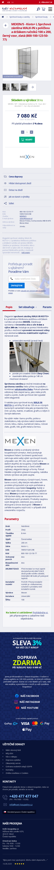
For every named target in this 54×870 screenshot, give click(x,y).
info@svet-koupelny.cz (21, 804)
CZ (8, 2)
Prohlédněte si (40, 612)
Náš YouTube (29, 707)
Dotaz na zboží (15, 189)
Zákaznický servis (13, 763)
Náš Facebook (29, 696)
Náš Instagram (30, 702)
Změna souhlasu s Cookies (17, 773)
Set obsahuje (27, 307)
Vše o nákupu (11, 756)
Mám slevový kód (13, 750)
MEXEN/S (23, 216)
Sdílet (11, 203)
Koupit (28, 139)
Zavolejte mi (16, 285)
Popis (9, 307)
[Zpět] (6, 25)
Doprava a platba (13, 760)
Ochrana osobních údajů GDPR (19, 766)
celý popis (26, 252)
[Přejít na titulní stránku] (14, 9)
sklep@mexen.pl (26, 218)
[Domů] (4, 2)
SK (12, 2)
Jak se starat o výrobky (19, 196)
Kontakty (9, 769)
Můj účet (9, 753)
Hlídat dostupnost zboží (20, 183)
